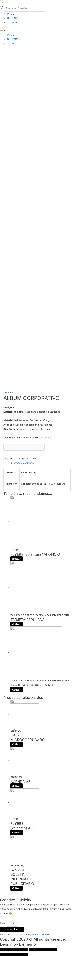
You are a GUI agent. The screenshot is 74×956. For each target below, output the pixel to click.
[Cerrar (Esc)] (7, 949)
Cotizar (16, 559)
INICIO (10, 13)
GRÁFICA (8, 392)
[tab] (40, 463)
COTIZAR (12, 22)
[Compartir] (21, 949)
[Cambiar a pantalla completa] (36, 949)
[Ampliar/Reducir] (50, 949)
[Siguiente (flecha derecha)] (21, 954)
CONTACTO (13, 18)
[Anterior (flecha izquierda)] (7, 954)
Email (3, 923)
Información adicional (22, 463)
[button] (37, 30)
